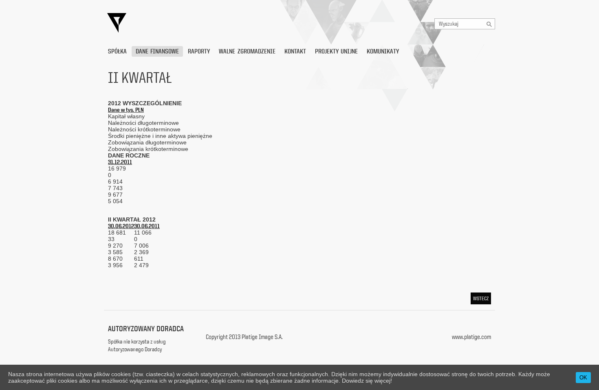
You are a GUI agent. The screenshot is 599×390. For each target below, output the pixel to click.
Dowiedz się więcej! (367, 380)
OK (583, 377)
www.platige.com (471, 336)
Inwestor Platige (191, 23)
